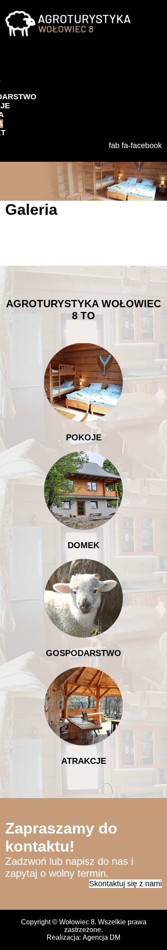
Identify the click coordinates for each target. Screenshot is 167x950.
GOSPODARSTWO (83, 653)
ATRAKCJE (83, 761)
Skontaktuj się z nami (125, 883)
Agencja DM (101, 937)
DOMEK (83, 545)
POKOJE (83, 437)
